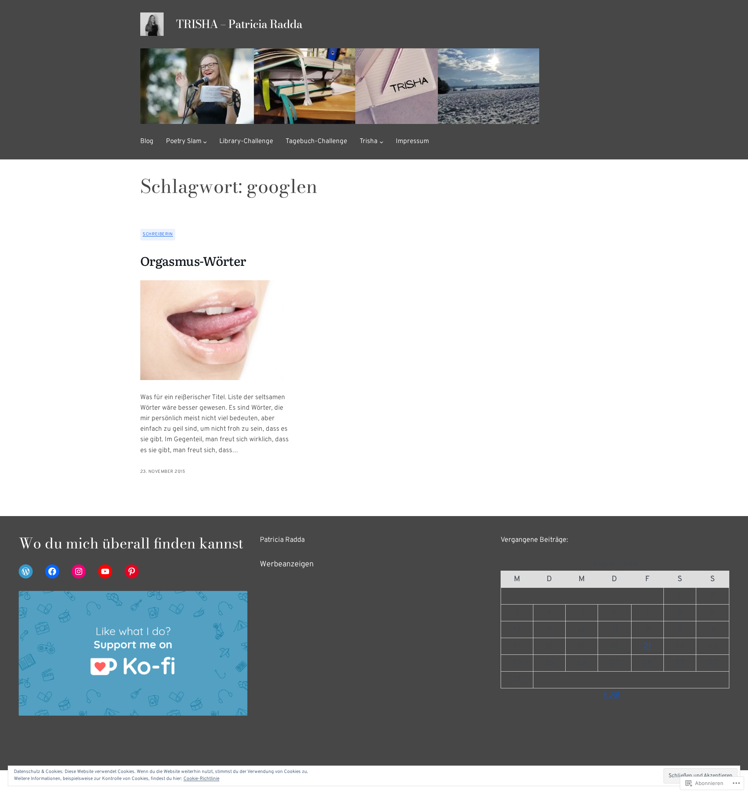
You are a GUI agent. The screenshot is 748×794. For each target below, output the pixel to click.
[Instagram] (79, 571)
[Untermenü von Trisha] (381, 142)
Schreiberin (158, 234)
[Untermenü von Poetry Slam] (205, 142)
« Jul (611, 695)
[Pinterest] (132, 571)
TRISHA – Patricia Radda (239, 24)
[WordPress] (26, 571)
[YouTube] (105, 571)
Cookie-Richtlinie (201, 779)
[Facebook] (52, 571)
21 (647, 646)
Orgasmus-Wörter (193, 260)
